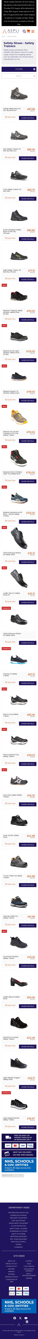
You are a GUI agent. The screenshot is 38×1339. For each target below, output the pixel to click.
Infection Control (18, 1242)
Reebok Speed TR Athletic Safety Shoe (11, 392)
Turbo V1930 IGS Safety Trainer (12, 876)
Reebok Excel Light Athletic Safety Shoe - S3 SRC (11, 352)
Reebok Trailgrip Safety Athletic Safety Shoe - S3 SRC (12, 312)
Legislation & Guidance (29, 1270)
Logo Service (29, 1266)
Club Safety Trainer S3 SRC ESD (12, 190)
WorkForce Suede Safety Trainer (10, 1038)
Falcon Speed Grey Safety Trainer (11, 755)
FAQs (29, 1263)
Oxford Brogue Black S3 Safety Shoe (12, 553)
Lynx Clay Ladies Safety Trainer (12, 796)
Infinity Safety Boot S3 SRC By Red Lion (11, 109)
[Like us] (15, 1318)
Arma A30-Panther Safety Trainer (11, 957)
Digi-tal (22, 1335)
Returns (11, 1274)
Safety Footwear (18, 1234)
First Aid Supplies (18, 1220)
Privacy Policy (11, 1263)
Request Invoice (11, 1277)
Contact (29, 1261)
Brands (11, 1271)
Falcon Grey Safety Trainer (10, 715)
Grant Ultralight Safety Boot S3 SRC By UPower (12, 231)
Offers (18, 1244)
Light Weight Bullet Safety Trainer (11, 1119)
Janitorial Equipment (18, 1236)
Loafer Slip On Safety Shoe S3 (11, 594)
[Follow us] (20, 1318)
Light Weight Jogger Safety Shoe (11, 1078)
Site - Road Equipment (18, 1239)
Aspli (5, 1330)
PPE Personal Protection (18, 1212)
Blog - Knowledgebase (29, 1274)
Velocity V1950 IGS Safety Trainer (10, 917)
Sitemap (29, 1278)
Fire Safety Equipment (18, 1218)
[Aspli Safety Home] (10, 31)
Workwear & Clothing (18, 1231)
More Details (27, 118)
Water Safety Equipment (18, 1223)
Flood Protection (18, 1226)
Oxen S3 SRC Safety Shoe (11, 836)
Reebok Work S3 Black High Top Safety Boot (12, 473)
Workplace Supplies (18, 1215)
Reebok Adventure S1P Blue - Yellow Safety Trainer (12, 514)
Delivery (11, 1269)
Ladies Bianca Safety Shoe (11, 998)
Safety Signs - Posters (18, 1228)
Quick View (11, 117)
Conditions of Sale (11, 1280)
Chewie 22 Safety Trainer (10, 675)
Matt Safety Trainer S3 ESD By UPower (12, 271)
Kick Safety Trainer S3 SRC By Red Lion (12, 150)
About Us (11, 1261)
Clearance (18, 1247)
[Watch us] (25, 1318)
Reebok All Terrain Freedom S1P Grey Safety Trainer (11, 433)
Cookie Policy (11, 1266)
